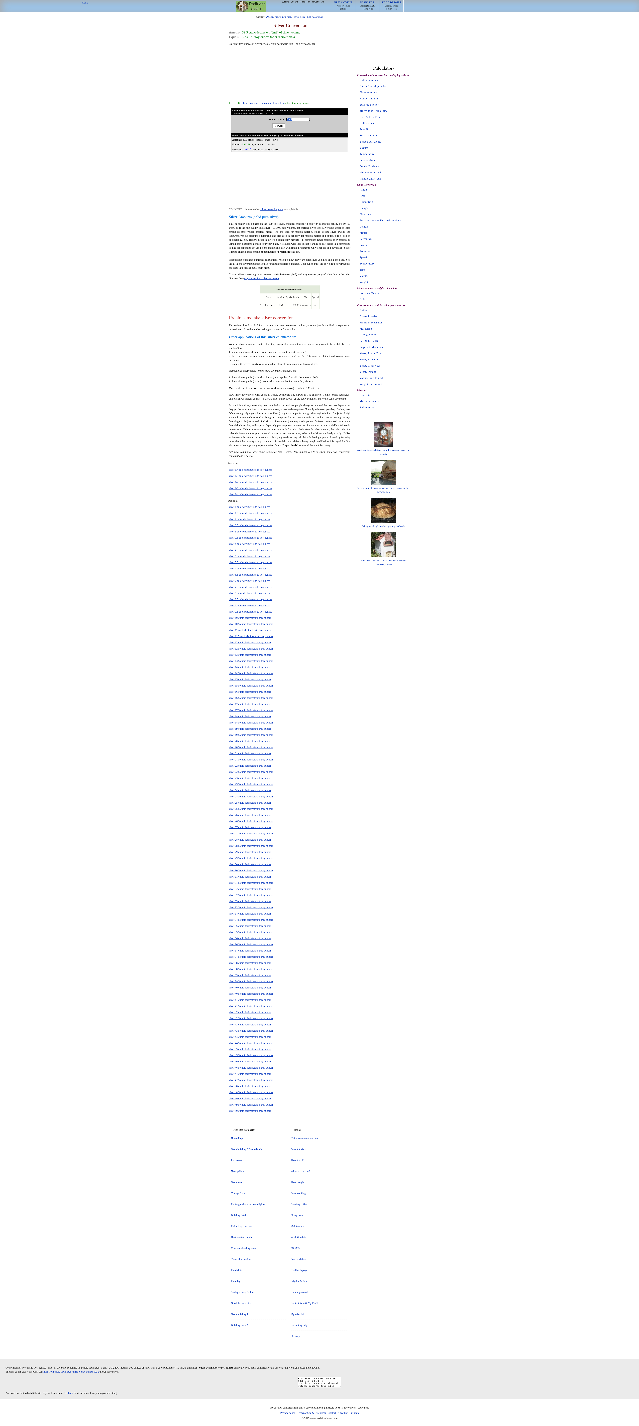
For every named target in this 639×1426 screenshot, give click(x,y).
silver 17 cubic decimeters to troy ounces (250, 704)
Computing (366, 202)
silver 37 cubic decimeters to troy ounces (250, 950)
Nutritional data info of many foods (391, 5)
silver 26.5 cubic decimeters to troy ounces (251, 821)
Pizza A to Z (297, 1160)
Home (251, 6)
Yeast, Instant (368, 371)
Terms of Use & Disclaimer (311, 1413)
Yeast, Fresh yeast (370, 365)
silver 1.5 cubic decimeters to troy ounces (250, 513)
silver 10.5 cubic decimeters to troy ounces (251, 624)
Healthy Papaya (299, 1270)
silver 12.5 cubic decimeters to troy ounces (251, 648)
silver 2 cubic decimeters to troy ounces (249, 519)
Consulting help (299, 1325)
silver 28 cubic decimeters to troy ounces (250, 839)
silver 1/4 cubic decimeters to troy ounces (250, 469)
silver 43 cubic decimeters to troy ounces (250, 1024)
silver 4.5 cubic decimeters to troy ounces (250, 550)
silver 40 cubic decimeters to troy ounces (250, 987)
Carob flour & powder (373, 86)
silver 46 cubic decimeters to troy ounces (250, 1061)
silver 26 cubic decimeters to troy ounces (250, 815)
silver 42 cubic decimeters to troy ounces (250, 1012)
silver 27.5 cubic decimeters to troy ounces (251, 833)
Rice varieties (368, 334)
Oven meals (237, 1182)
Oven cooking (298, 1193)
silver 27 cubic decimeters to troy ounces (250, 827)
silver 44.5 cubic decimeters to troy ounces (251, 1043)
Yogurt (364, 147)
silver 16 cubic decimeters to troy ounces (250, 691)
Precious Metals (369, 293)
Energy (364, 208)
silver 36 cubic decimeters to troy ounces (250, 938)
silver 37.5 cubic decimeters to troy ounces (251, 956)
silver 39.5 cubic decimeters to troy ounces (251, 981)
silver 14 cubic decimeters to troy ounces (250, 667)
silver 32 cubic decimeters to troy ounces (250, 889)
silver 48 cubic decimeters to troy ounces (250, 1086)
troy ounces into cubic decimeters (261, 278)
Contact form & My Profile (305, 1303)
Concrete (365, 395)
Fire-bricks (236, 1270)
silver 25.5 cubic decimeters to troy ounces (251, 808)
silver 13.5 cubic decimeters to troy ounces (251, 661)
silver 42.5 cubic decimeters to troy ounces (251, 1018)
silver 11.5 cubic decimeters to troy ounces (251, 636)
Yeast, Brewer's (369, 359)
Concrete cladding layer (243, 1248)
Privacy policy (287, 1413)
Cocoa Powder (368, 316)
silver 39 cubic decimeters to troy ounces (250, 975)
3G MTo (295, 1248)
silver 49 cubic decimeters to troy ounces (250, 1098)
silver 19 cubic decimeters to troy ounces (250, 728)
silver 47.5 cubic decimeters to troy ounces (251, 1080)
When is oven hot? (300, 1171)
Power (363, 245)
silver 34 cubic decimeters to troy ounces (250, 913)
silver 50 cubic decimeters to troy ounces (250, 1110)
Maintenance (297, 1226)
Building (285, 2)
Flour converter (313, 2)
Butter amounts (369, 80)
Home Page (237, 1138)
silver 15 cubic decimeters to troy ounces (250, 679)
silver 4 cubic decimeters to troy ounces (249, 543)
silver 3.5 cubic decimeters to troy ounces (250, 537)
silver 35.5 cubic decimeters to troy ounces (251, 932)
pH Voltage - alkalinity (373, 110)
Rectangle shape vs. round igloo (248, 1204)
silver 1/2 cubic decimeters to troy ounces (250, 482)
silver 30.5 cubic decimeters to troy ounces (251, 870)
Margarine (366, 328)
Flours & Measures (371, 322)
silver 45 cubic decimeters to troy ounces (250, 1049)
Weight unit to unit (371, 384)
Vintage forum (238, 1193)
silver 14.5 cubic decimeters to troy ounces (251, 673)
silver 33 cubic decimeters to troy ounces (250, 901)
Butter (363, 310)
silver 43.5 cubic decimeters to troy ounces (251, 1030)
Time (363, 269)
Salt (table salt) (369, 341)
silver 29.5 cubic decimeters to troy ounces (251, 858)
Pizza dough (297, 1182)
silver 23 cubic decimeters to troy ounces (250, 778)
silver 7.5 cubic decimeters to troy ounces (250, 587)
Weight (364, 282)
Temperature (367, 154)
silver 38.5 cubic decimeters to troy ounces (251, 969)
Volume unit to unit (371, 378)
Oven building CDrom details (246, 1149)
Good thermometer (241, 1303)
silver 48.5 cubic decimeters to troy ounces (251, 1092)
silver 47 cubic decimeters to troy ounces (250, 1073)
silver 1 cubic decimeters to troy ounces (249, 506)
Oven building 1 (239, 1314)
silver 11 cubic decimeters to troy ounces (250, 630)
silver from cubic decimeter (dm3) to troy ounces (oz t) (71, 1371)
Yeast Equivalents (370, 141)
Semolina (365, 129)
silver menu (299, 16)
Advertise (343, 1413)
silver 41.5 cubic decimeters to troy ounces (251, 1006)
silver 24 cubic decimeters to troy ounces (250, 790)
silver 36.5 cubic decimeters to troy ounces (251, 944)
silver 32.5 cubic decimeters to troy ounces (251, 895)
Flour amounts (368, 92)
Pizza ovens (237, 1160)
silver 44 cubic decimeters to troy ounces (250, 1036)
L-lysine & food (299, 1281)
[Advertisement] (289, 72)
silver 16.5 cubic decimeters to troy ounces (251, 698)
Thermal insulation (241, 1259)
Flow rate (365, 214)
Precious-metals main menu (279, 16)
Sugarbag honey (369, 104)
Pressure (365, 251)
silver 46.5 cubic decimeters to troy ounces (251, 1067)
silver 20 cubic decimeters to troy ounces (250, 741)
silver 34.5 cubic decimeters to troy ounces (251, 919)
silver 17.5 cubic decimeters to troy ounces (251, 710)
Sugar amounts (368, 135)
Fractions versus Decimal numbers (380, 220)
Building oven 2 (239, 1325)
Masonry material (370, 401)
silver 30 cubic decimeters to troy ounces (250, 864)
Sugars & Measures (371, 347)
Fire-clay (235, 1281)
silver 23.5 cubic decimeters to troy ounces (251, 784)
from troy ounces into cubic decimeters (263, 103)
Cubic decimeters (315, 16)
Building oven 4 (299, 1292)
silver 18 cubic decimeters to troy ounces (250, 716)
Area (362, 195)
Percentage (366, 239)
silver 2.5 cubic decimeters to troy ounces (250, 525)
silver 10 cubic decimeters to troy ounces (250, 617)
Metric (363, 232)
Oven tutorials (298, 1149)
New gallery (237, 1171)
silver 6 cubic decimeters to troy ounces (249, 568)
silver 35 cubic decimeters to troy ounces (250, 926)
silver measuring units (271, 209)
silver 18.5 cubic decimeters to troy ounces (251, 722)
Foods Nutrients (369, 166)
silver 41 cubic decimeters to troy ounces (250, 999)
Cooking (294, 2)
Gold (363, 299)
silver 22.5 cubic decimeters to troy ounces (251, 771)
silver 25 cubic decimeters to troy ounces (250, 802)
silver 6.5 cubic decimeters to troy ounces (250, 574)
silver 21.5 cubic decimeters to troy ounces (251, 759)
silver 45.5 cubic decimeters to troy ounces (251, 1055)
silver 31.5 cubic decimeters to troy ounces (251, 882)
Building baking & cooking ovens (367, 5)
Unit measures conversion (304, 1138)
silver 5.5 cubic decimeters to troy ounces (250, 562)
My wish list (297, 1314)
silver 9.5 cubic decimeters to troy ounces (250, 611)
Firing (302, 2)
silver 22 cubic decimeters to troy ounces (250, 765)
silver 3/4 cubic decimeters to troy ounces (250, 494)
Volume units (367, 172)
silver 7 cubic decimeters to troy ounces (249, 580)
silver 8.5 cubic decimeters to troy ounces (250, 599)
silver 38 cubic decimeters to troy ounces (250, 962)
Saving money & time (242, 1292)
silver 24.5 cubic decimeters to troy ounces (251, 796)
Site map (295, 1336)
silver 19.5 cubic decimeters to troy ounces (251, 734)
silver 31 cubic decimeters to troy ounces (250, 876)
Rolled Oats (367, 123)
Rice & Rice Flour (371, 117)
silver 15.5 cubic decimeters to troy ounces (251, 685)
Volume (364, 275)
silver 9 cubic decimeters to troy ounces (249, 605)
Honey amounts (369, 98)
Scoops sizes (367, 160)
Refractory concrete (241, 1226)
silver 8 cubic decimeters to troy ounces (249, 593)
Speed (363, 257)
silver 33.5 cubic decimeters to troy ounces (251, 907)
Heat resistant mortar (242, 1237)
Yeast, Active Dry (370, 353)
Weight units (367, 178)
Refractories (367, 407)
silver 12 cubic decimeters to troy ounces (250, 642)
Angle (363, 189)
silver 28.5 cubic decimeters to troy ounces (251, 845)
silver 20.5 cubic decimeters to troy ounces (251, 747)
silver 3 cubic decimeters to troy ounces (249, 531)
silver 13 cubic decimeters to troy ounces (250, 654)
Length (364, 226)
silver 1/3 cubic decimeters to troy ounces (250, 476)
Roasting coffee (299, 1204)
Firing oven (297, 1215)
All (322, 2)
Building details (239, 1215)
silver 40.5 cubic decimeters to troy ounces (251, 993)
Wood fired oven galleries (343, 5)
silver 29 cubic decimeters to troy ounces (250, 852)
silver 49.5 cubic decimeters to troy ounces (251, 1104)
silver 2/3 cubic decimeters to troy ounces (250, 488)
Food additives (298, 1259)
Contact (332, 1413)
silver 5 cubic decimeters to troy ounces (249, 556)
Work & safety (298, 1237)
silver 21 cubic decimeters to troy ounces (250, 753)
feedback (68, 1393)
